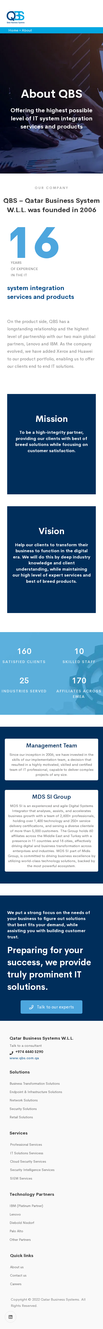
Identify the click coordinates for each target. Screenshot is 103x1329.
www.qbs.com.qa (24, 1058)
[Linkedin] (10, 1317)
